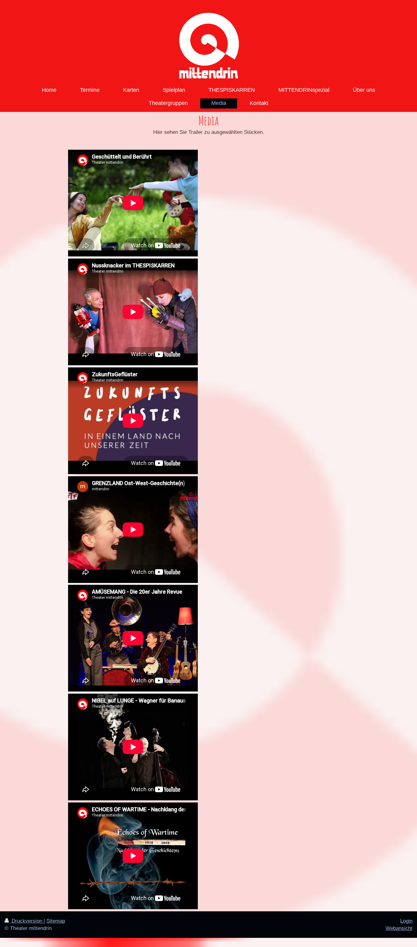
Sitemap (55, 921)
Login (406, 921)
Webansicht (399, 928)
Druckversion (27, 921)
